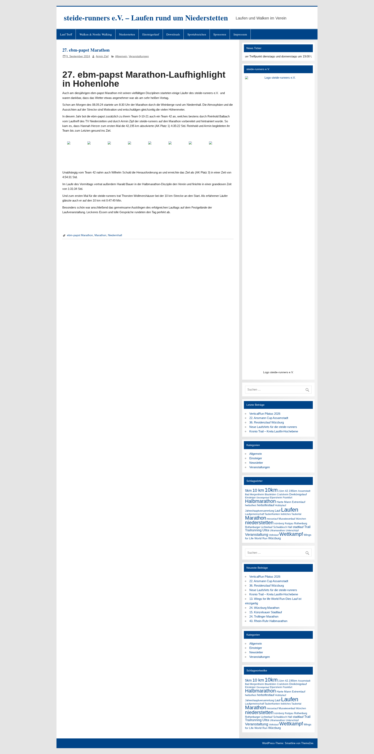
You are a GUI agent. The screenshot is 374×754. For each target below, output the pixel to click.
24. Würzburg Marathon (264, 607)
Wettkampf (291, 534)
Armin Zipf (102, 56)
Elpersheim (276, 497)
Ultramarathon (277, 530)
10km (271, 490)
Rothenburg (300, 523)
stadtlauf (298, 527)
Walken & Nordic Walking (95, 34)
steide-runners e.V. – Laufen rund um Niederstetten (146, 17)
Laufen (289, 509)
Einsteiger (255, 458)
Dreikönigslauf (298, 494)
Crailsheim (282, 494)
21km (281, 491)
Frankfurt (287, 497)
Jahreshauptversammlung (259, 510)
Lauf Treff (66, 34)
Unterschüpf (292, 530)
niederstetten (259, 522)
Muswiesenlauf (287, 518)
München (301, 518)
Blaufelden (270, 494)
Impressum (240, 34)
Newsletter (256, 462)
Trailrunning (253, 530)
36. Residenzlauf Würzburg (266, 422)
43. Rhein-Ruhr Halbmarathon (268, 621)
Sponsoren (219, 34)
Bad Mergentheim (254, 494)
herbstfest (250, 505)
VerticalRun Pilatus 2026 (264, 413)
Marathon (100, 235)
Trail (307, 527)
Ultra (265, 530)
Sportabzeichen (196, 34)
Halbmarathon (260, 501)
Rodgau (289, 523)
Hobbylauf (280, 505)
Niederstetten (127, 34)
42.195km (291, 490)
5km (248, 491)
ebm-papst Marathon (80, 235)
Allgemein (121, 56)
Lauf (277, 510)
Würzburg (274, 538)
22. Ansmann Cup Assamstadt (268, 418)
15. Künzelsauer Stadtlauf (265, 612)
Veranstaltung (256, 534)
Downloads (173, 34)
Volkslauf (274, 535)
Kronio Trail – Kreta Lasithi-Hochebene (273, 431)
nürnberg (279, 523)
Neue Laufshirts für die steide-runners (273, 426)
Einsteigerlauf (150, 34)
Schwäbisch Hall (282, 527)
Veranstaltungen (139, 56)
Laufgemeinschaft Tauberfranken (262, 514)
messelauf (272, 518)
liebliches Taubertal (291, 514)
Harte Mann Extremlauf (291, 501)
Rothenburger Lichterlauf (259, 527)
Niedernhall (115, 235)
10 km (258, 490)
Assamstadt (304, 491)
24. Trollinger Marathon (263, 616)
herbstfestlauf (265, 505)
